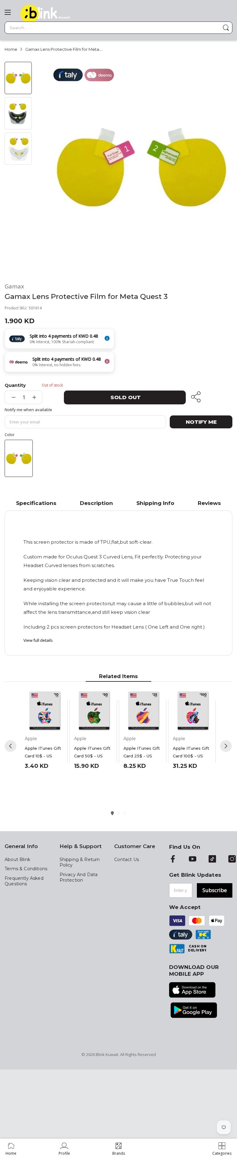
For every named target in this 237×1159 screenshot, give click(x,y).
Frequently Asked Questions (24, 881)
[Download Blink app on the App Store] (192, 990)
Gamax (14, 286)
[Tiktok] (212, 859)
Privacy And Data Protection (79, 877)
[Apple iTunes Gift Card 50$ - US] (94, 711)
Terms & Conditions (26, 868)
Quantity (15, 385)
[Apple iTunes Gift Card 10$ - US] (45, 711)
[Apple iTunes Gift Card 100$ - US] (193, 711)
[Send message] (226, 28)
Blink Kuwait (107, 1054)
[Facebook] (173, 859)
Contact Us (126, 859)
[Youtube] (192, 859)
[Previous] (10, 746)
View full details (38, 640)
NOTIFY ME (201, 422)
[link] (64, 1149)
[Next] (226, 746)
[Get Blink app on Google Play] (194, 1010)
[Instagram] (232, 859)
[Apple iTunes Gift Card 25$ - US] (143, 711)
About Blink (17, 859)
